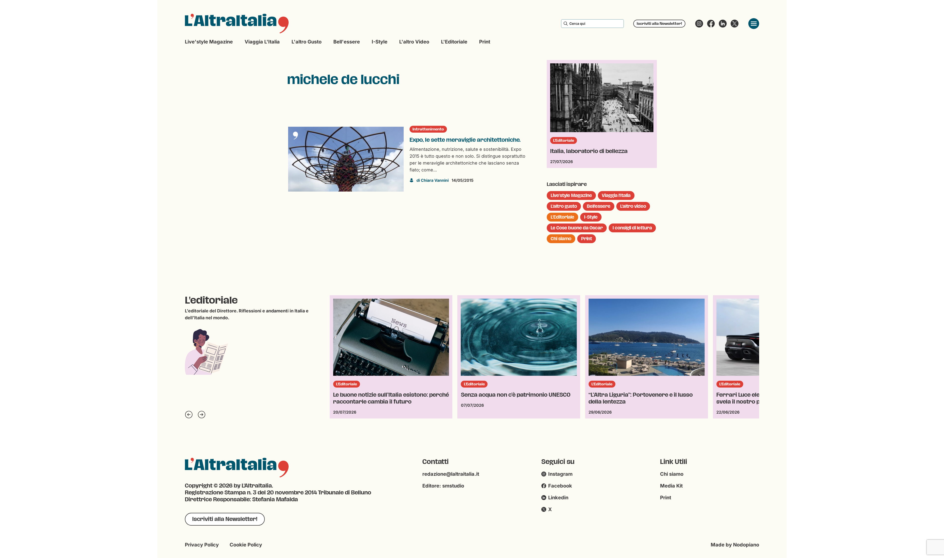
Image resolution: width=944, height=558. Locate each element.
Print (484, 42)
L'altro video (414, 42)
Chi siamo (561, 239)
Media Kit (671, 486)
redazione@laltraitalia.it (450, 474)
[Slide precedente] (189, 414)
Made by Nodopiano (735, 545)
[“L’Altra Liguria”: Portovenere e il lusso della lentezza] (519, 337)
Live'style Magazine (209, 42)
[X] (734, 24)
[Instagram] (699, 24)
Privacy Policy (202, 545)
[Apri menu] (753, 23)
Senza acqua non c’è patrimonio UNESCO (387, 394)
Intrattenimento (428, 129)
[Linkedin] (723, 24)
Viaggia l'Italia (262, 42)
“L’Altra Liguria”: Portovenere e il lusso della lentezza (513, 398)
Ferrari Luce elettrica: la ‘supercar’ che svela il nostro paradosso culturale (642, 398)
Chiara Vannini (432, 180)
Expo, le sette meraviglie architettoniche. (465, 140)
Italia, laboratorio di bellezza (589, 151)
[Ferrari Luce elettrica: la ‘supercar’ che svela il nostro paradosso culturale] (647, 337)
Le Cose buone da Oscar (577, 228)
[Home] (237, 23)
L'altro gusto (307, 42)
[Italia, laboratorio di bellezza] (601, 97)
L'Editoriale (454, 42)
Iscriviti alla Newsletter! (659, 23)
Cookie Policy (246, 545)
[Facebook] (711, 24)
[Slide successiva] (202, 414)
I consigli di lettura (632, 228)
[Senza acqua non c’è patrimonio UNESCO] (391, 337)
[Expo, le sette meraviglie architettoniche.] (346, 159)
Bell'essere (346, 42)
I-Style (379, 42)
